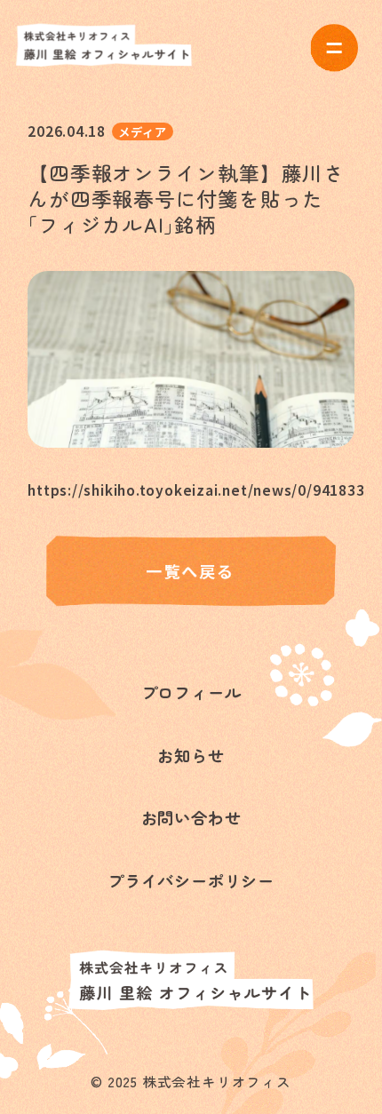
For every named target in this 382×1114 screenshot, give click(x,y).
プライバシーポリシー (191, 880)
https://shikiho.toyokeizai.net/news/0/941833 (191, 489)
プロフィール (191, 692)
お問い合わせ (191, 817)
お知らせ (190, 755)
